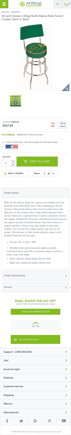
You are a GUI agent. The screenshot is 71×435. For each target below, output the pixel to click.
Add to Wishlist (15, 173)
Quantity (6, 157)
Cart (6, 360)
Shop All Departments (28, 339)
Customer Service (13, 386)
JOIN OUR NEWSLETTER (35, 311)
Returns (8, 403)
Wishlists (8, 378)
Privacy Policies (47, 432)
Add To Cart (40, 161)
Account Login (12, 369)
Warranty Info (11, 412)
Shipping (9, 395)
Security (57, 432)
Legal (38, 432)
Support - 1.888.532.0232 (18, 352)
